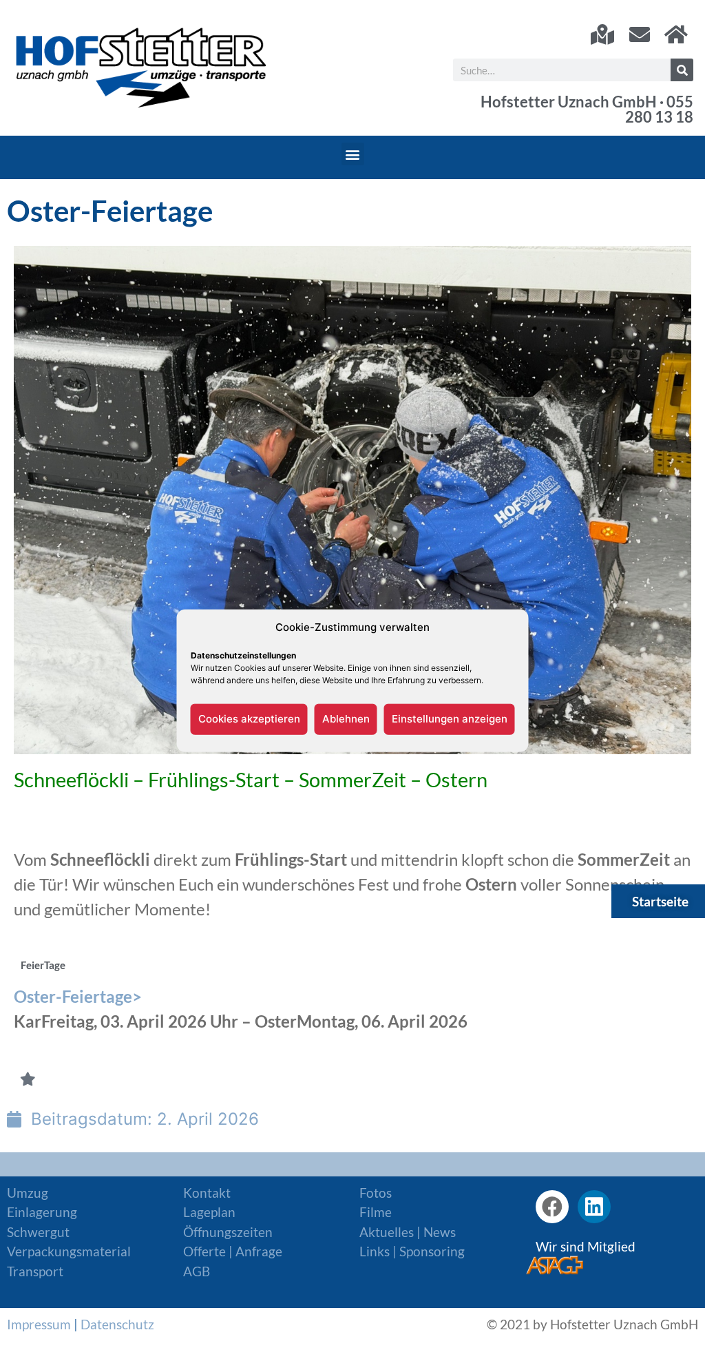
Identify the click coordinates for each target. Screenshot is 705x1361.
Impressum (39, 1324)
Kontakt (207, 1193)
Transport (35, 1271)
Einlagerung (42, 1212)
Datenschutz (117, 1324)
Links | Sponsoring (412, 1251)
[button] (352, 154)
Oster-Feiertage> (79, 996)
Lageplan (209, 1212)
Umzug (27, 1193)
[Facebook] (552, 1206)
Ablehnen (346, 718)
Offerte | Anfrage (232, 1251)
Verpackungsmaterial (69, 1251)
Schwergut (38, 1232)
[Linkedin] (594, 1206)
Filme (375, 1212)
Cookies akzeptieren (249, 718)
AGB (196, 1271)
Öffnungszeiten (228, 1232)
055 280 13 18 (659, 109)
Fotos (375, 1193)
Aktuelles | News (407, 1232)
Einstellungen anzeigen (449, 718)
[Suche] (682, 70)
